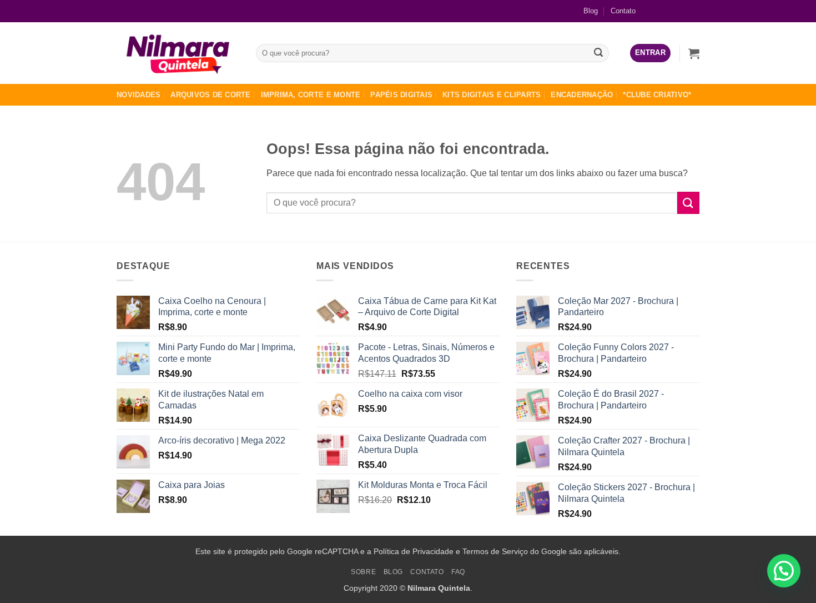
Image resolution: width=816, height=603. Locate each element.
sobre (363, 572)
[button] (650, 53)
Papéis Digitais (401, 95)
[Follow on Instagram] (673, 11)
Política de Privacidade (414, 551)
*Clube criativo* (657, 95)
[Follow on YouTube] (691, 11)
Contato (623, 11)
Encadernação (582, 95)
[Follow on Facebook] (655, 11)
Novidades (138, 95)
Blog (590, 11)
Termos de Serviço (495, 551)
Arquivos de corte (210, 95)
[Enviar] (599, 53)
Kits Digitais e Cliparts (491, 95)
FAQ (458, 572)
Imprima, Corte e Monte (311, 95)
